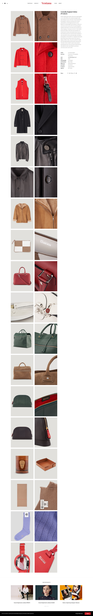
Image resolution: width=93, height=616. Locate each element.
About (60, 3)
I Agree (87, 613)
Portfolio (30, 3)
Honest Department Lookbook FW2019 (22, 602)
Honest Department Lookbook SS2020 (46, 602)
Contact (36, 3)
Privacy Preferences (79, 613)
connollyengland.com (72, 57)
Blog (56, 3)
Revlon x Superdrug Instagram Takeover (71, 602)
